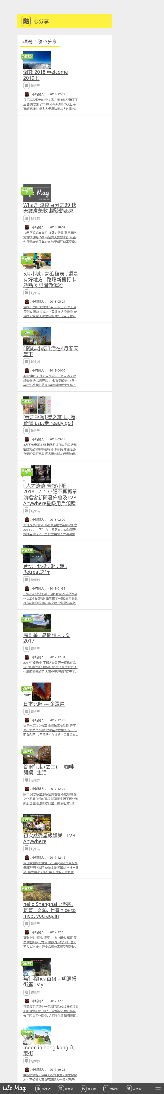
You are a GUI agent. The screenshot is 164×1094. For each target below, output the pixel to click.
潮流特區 (134, 1089)
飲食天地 (89, 1089)
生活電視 (112, 1089)
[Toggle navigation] (158, 1087)
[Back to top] (156, 1077)
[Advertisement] (64, 147)
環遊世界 (66, 1089)
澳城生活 (44, 1089)
